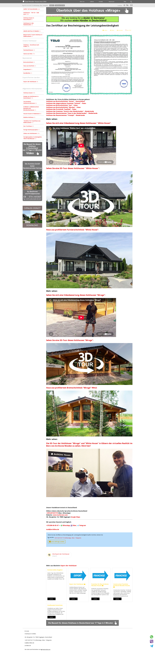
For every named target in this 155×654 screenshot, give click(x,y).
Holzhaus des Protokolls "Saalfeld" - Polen (61, 109)
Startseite (48, 15)
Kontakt (101, 1)
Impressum (111, 1)
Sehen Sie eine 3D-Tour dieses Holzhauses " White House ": (73, 168)
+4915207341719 (52, 513)
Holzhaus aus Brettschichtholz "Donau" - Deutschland (65, 101)
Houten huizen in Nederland (32, 113)
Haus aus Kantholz (29, 66)
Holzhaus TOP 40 (59, 5)
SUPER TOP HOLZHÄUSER (31, 9)
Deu (125, 1)
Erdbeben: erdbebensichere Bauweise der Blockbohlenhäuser (31, 108)
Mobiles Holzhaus (29, 117)
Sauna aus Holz (28, 53)
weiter (51, 599)
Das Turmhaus (28, 126)
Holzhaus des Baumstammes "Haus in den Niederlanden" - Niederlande (71, 113)
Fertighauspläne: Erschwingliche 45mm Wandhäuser (32, 137)
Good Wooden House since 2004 (35, 2)
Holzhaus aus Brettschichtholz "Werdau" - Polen (63, 107)
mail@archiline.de (52, 529)
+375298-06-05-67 (52, 525)
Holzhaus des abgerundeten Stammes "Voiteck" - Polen (66, 103)
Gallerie (92, 1)
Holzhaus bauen (29, 93)
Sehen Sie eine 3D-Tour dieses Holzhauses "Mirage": (69, 340)
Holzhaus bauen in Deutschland (28, 18)
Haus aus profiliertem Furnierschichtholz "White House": (72, 229)
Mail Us (52, 5)
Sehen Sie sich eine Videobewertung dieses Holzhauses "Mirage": (75, 295)
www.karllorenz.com (60, 515)
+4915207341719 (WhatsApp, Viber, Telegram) (67, 538)
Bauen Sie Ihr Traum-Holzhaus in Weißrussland (32, 35)
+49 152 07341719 (28, 5)
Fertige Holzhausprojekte (31, 129)
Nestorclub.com (46, 649)
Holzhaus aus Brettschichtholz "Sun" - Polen (62, 105)
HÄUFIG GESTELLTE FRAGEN (31, 31)
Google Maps (75, 517)
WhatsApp (36, 5)
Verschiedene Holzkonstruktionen (29, 102)
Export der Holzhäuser (30, 81)
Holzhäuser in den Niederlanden (28, 24)
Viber (41, 5)
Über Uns (82, 1)
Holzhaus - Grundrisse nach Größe (31, 45)
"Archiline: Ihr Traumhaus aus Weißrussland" (31, 121)
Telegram (45, 5)
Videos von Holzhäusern (31, 133)
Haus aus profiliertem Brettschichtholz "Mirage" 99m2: (71, 387)
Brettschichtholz (28, 62)
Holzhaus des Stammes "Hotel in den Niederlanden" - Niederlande (70, 111)
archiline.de (28, 645)
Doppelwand (27, 69)
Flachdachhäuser (28, 50)
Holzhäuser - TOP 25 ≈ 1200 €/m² (31, 13)
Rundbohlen (27, 73)
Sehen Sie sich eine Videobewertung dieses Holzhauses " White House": (78, 123)
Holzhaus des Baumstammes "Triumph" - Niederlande (65, 115)
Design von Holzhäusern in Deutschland (30, 97)
